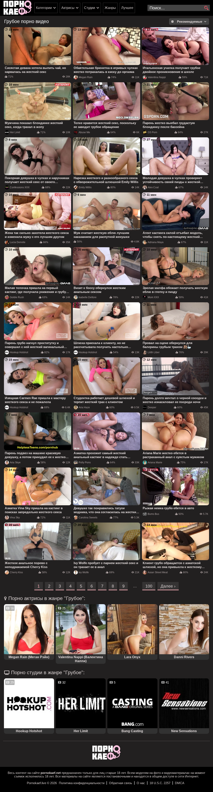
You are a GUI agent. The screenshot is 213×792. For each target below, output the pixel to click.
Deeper (152, 407)
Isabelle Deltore (88, 297)
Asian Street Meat (158, 572)
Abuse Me (84, 132)
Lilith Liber (154, 352)
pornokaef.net (51, 773)
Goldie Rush (17, 297)
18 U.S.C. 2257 (160, 783)
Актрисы (67, 8)
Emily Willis (85, 187)
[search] (206, 8)
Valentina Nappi (157, 77)
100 (148, 586)
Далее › (168, 586)
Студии (89, 8)
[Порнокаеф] (17, 8)
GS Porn (152, 132)
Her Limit (15, 132)
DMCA (179, 783)
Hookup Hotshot (19, 352)
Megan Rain (86, 77)
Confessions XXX (20, 187)
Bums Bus (153, 514)
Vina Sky (15, 517)
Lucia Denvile (17, 242)
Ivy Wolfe (84, 572)
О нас (141, 783)
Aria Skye (15, 462)
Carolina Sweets (88, 517)
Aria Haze (84, 407)
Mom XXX (153, 297)
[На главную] (106, 758)
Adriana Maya (155, 242)
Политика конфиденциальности (81, 783)
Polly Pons (85, 462)
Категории (44, 8)
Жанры (110, 8)
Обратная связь (120, 783)
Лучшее (127, 8)
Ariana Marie (155, 462)
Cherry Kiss (16, 572)
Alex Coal (153, 187)
